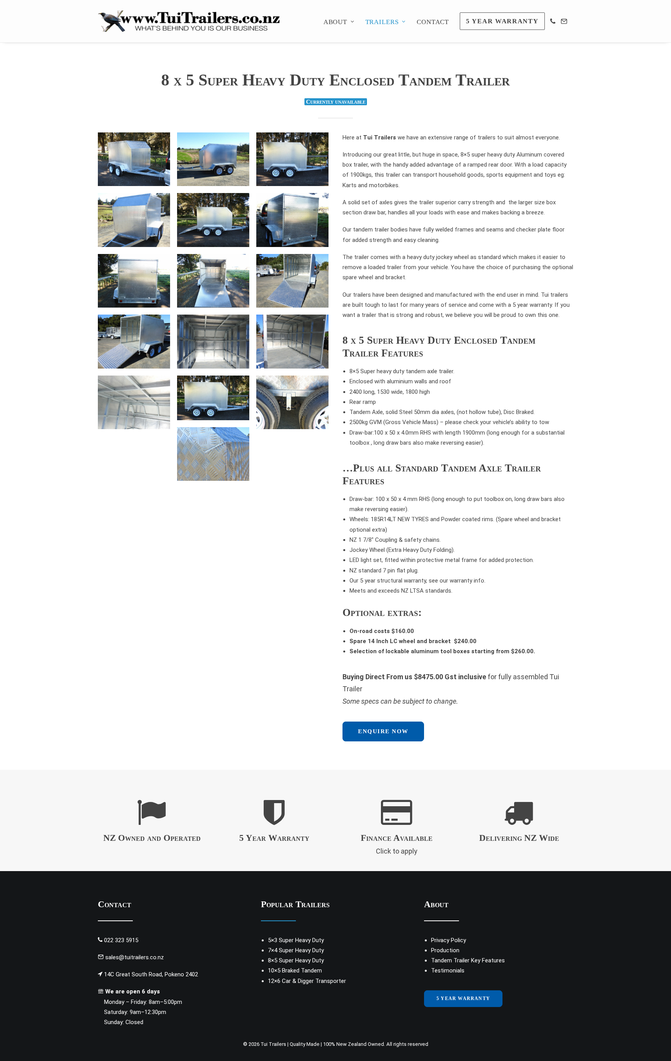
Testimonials (447, 970)
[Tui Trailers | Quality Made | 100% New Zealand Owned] (191, 21)
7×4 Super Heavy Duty (296, 950)
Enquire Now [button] (383, 731)
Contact (433, 22)
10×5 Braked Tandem (295, 970)
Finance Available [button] (397, 838)
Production (445, 950)
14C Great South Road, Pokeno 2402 (151, 974)
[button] (274, 822)
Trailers (382, 22)
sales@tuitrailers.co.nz (134, 957)
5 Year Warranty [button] (274, 838)
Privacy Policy (448, 940)
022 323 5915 (121, 940)
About (335, 22)
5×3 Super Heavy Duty (296, 940)
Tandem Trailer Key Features (468, 960)
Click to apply (396, 851)
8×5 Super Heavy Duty (296, 960)
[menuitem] (341, 22)
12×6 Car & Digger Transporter (307, 981)
